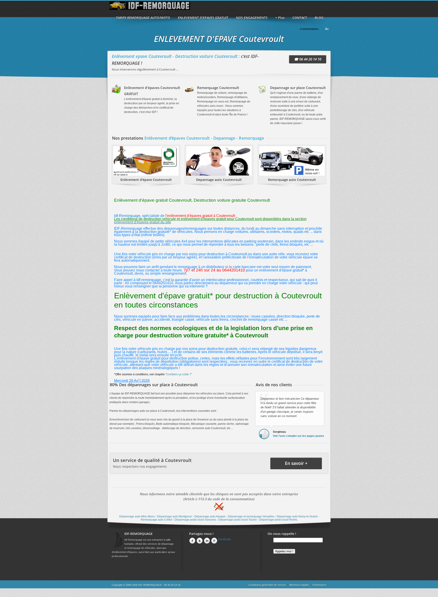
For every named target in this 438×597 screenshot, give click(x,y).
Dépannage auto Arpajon (210, 516)
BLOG (319, 18)
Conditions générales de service (267, 585)
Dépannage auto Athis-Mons (137, 516)
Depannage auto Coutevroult (219, 179)
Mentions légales (299, 585)
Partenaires (319, 585)
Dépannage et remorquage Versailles (251, 516)
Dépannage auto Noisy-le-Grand (297, 516)
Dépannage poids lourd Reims (278, 519)
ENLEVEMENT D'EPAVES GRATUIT (203, 18)
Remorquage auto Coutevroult (292, 179)
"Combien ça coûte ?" (178, 374)
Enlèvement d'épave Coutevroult (146, 179)
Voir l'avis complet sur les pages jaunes (298, 436)
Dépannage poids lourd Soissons (195, 519)
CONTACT (299, 18)
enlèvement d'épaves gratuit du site (142, 222)
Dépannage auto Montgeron (174, 516)
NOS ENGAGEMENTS (252, 18)
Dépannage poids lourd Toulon (237, 519)
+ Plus (280, 18)
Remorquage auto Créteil (156, 519)
